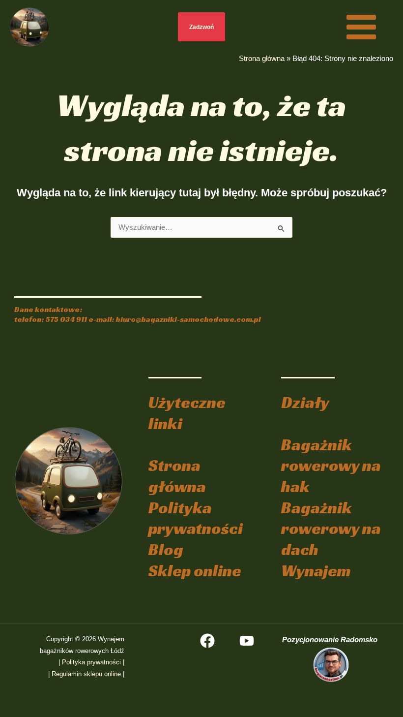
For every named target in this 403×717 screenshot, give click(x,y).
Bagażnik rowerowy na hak (331, 466)
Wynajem (316, 571)
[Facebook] (207, 640)
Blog (165, 549)
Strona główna (262, 58)
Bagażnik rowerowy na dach (331, 529)
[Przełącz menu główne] (361, 26)
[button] (202, 26)
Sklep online (194, 571)
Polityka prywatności (195, 518)
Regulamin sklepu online (86, 674)
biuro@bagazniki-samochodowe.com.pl (188, 319)
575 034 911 (66, 319)
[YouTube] (246, 640)
